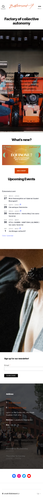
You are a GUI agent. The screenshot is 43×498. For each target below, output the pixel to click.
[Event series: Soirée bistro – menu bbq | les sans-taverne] (20, 211)
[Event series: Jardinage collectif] (20, 228)
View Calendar (8, 236)
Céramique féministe (18, 207)
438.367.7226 (15, 403)
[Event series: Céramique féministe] (20, 204)
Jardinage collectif (17, 231)
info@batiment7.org (17, 408)
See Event (21, 171)
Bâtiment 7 (14, 494)
